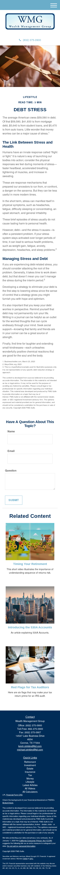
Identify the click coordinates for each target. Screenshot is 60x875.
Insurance (30, 771)
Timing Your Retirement (30, 564)
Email (11, 451)
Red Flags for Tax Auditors (30, 687)
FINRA (25, 858)
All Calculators (30, 791)
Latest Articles (30, 785)
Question (10, 470)
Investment (30, 765)
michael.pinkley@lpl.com (30, 749)
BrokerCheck (7, 802)
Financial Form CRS (14, 794)
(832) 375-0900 (32, 40)
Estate (30, 768)
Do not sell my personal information (21, 846)
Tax (30, 775)
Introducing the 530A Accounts (30, 627)
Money (30, 778)
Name (11, 431)
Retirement (30, 761)
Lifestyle (30, 781)
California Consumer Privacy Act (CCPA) (35, 840)
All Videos (30, 788)
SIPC (31, 858)
